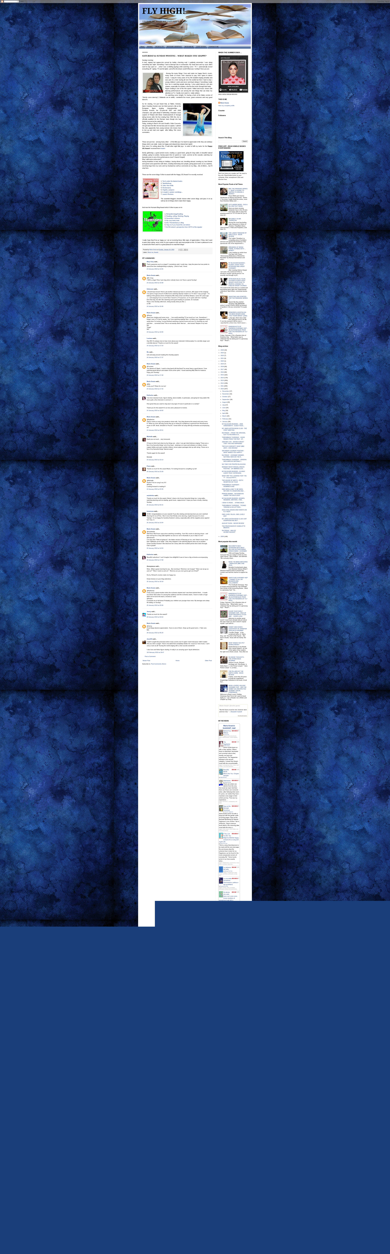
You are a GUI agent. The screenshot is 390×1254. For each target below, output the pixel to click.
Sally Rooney (223, 777)
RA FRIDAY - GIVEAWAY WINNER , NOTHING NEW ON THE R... (233, 456)
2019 (222, 364)
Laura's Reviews (167, 194)
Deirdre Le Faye (225, 1155)
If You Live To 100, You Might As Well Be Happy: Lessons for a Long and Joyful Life (229, 837)
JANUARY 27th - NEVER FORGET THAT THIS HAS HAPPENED (233, 442)
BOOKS (149, 46)
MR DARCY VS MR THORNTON (235, 219)
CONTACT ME (213, 46)
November (225, 394)
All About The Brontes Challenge (230, 1126)
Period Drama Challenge (228, 1198)
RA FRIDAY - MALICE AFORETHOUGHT (229, 531)
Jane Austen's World (226, 1176)
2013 (222, 380)
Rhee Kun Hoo (223, 843)
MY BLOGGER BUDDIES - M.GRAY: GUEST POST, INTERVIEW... (233, 472)
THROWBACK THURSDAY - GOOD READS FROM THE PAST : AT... (233, 438)
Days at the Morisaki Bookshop (227, 808)
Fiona (149, 466)
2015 (222, 375)
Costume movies (225, 1152)
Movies (222, 1181)
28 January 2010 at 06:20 (155, 632)
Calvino (222, 1145)
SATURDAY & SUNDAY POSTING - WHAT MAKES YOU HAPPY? (233, 451)
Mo (148, 352)
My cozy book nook (172, 220)
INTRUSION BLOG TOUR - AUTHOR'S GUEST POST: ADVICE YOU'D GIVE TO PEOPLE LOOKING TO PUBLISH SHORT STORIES (237, 282)
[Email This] (179, 250)
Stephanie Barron (229, 1067)
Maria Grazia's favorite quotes (229, 705)
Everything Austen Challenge (229, 1159)
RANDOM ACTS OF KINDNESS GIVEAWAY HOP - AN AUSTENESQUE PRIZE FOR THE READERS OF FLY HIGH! (238, 330)
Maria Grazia (151, 275)
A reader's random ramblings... (172, 192)
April (224, 413)
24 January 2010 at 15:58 (155, 283)
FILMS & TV (159, 46)
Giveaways (223, 1169)
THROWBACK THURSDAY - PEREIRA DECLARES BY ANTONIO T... (234, 460)
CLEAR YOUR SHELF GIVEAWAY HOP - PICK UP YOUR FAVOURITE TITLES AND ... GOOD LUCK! (237, 613)
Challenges (223, 1147)
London (222, 1179)
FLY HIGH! (163, 11)
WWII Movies (224, 1227)
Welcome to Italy (225, 1229)
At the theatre (224, 1133)
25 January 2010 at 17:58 (155, 560)
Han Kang (227, 745)
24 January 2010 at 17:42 (155, 389)
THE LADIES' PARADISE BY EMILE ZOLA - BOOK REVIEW (238, 234)
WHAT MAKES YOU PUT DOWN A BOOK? (237, 643)
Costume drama (225, 1150)
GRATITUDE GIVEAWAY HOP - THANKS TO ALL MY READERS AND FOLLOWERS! (238, 580)
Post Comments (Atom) (158, 664)
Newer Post (146, 660)
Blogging (223, 1140)
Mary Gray (150, 261)
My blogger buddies (226, 1193)
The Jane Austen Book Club (229, 1215)
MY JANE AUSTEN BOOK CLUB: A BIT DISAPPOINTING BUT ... (234, 519)
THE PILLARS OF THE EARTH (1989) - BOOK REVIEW (236, 673)
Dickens (222, 1157)
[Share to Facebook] (185, 250)
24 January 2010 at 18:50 (155, 410)
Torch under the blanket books (172, 181)
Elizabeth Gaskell (236, 712)
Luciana (149, 338)
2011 (222, 386)
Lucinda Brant (228, 1002)
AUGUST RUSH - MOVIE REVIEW (233, 523)
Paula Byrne (228, 956)
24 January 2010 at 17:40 (155, 375)
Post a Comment (150, 656)
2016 (222, 372)
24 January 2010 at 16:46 (155, 306)
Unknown (150, 289)
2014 (222, 377)
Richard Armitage (225, 1203)
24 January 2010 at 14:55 (155, 269)
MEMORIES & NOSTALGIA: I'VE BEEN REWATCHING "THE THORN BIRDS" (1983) (238, 314)
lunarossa (150, 511)
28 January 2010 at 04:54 (155, 617)
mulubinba (150, 495)
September (226, 399)
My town (223, 1196)
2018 (222, 366)
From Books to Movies (227, 1162)
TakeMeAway (166, 183)
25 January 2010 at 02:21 (155, 505)
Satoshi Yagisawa (229, 811)
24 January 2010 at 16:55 (155, 332)
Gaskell (222, 1167)
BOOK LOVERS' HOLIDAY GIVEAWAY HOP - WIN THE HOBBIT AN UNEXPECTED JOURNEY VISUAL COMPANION (237, 689)
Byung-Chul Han (228, 871)
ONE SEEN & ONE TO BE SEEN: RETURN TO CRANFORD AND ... (233, 490)
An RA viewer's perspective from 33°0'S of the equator (184, 227)
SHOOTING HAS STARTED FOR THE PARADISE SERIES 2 (238, 298)
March (224, 416)
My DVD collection (226, 1186)
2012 (222, 383)
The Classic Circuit (226, 1212)
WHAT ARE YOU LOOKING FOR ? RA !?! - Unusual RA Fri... (234, 476)
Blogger (213, 1241)
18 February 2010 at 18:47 (155, 652)
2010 (222, 388)
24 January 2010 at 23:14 (155, 460)
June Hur (227, 734)
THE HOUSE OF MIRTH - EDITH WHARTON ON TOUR (232, 481)
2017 (222, 369)
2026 (222, 350)
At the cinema (224, 1130)
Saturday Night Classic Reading (230, 1205)
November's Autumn (173, 218)
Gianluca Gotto (224, 936)
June (224, 407)
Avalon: (162, 148)
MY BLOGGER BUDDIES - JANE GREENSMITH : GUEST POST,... (233, 424)
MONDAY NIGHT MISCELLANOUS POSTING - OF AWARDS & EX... (233, 467)
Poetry (222, 1200)
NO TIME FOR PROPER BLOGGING (234, 464)
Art (221, 1128)
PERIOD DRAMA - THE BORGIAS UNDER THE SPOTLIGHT (233, 494)
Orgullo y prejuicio (168, 190)
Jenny (149, 611)
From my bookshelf (226, 1164)
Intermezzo (227, 780)
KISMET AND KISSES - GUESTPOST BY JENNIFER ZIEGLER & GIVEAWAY (238, 628)
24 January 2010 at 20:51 (155, 430)
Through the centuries (227, 1217)
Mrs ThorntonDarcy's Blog (175, 223)
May (223, 410)
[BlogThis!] (181, 250)
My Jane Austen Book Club (228, 1188)
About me (150, 252)
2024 (222, 353)
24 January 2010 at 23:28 (155, 471)
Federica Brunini (228, 983)
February (225, 419)
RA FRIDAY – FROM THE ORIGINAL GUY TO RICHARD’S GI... (233, 433)
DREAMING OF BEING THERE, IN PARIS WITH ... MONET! (237, 248)
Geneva (225, 919)
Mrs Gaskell (224, 1183)
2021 (222, 358)
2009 (222, 536)
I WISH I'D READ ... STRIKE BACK (233, 502)
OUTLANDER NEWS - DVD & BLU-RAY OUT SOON (238, 205)
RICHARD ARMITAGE (174, 46)
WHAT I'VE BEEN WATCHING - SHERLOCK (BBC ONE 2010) (238, 563)
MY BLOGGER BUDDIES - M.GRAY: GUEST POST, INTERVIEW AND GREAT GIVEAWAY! (237, 265)
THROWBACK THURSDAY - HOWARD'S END (231, 485)
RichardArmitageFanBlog (174, 214)
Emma (225, 991)
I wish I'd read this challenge (229, 1171)
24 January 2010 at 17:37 (155, 357)
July (223, 405)
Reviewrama (166, 188)
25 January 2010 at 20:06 (155, 605)
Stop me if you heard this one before (178, 225)
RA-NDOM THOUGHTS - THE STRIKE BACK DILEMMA (237, 658)
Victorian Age (224, 1225)
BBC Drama (224, 1138)
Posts (223, 1110)
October (225, 396)
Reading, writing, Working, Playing (177, 216)
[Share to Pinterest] (187, 250)
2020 (222, 361)
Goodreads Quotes (242, 715)
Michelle (150, 436)
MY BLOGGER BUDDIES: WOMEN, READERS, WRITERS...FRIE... (233, 499)
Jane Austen (228, 992)
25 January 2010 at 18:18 (155, 581)
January (225, 421)
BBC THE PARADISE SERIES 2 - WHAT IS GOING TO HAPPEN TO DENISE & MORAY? (238, 191)
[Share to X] (183, 250)
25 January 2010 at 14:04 (155, 522)
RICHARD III (189, 46)
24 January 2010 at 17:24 (155, 345)
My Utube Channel (226, 1191)
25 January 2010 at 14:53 (155, 548)
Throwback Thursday (227, 1220)
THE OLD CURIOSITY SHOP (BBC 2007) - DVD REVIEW (233, 447)
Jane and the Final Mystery (226, 1064)
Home (142, 46)
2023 (222, 355)
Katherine (150, 395)
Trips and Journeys (226, 1222)
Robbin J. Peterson (229, 1037)
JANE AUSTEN (201, 46)
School (222, 1208)
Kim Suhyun (223, 903)
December (225, 391)
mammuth (199, 1241)
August (224, 402)
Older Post (208, 660)
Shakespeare (224, 1210)
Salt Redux (226, 1000)
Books (222, 1143)
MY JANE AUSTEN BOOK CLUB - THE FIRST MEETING (234, 429)
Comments (224, 1113)
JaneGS (149, 639)
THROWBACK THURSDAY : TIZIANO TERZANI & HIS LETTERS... (234, 506)
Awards (156, 252)
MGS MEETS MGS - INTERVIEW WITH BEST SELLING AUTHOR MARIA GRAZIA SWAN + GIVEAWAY (238, 548)
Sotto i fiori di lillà (167, 185)
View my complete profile (226, 105)
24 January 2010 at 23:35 (155, 489)
